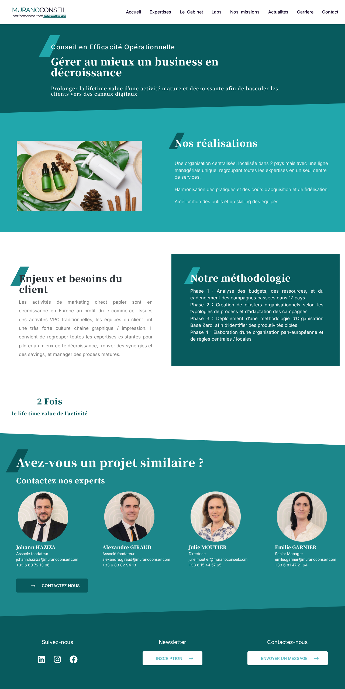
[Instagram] (57, 659)
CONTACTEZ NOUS (61, 585)
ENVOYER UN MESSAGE (284, 658)
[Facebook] (73, 659)
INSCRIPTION (169, 658)
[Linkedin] (41, 659)
